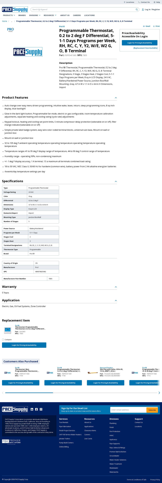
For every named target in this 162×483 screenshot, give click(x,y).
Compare (8, 339)
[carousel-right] (159, 393)
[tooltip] (11, 21)
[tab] (21, 361)
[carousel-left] (2, 393)
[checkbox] (3, 339)
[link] (9, 15)
